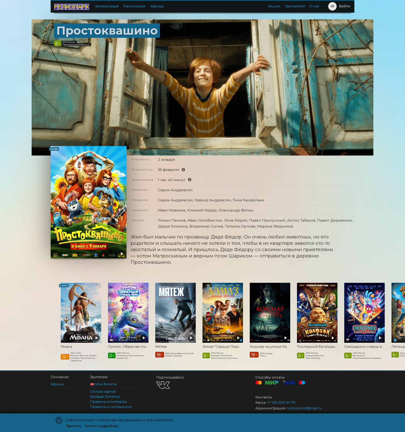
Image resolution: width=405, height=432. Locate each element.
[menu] (207, 6)
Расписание (134, 6)
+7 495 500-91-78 (281, 403)
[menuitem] (107, 6)
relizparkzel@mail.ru (304, 408)
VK (163, 385)
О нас (314, 6)
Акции (274, 6)
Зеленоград (106, 6)
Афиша (156, 6)
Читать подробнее (101, 426)
